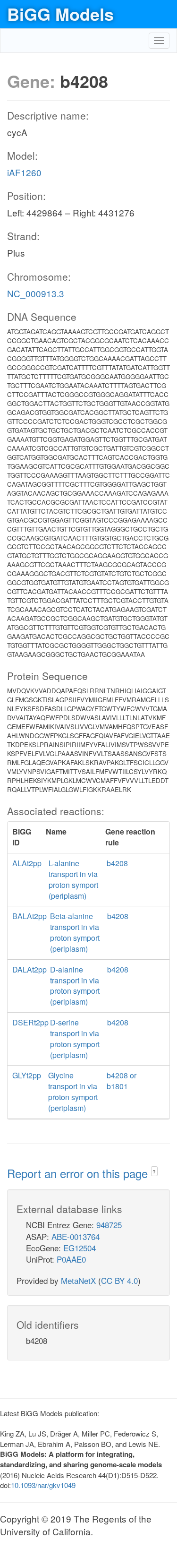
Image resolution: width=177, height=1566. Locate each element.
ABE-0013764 (75, 1236)
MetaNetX (78, 1280)
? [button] (154, 1172)
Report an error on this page (79, 1173)
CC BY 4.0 (119, 1280)
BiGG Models (60, 13)
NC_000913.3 (35, 293)
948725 (109, 1224)
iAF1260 (24, 172)
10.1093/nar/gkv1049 (43, 1485)
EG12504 (79, 1248)
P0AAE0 (71, 1259)
